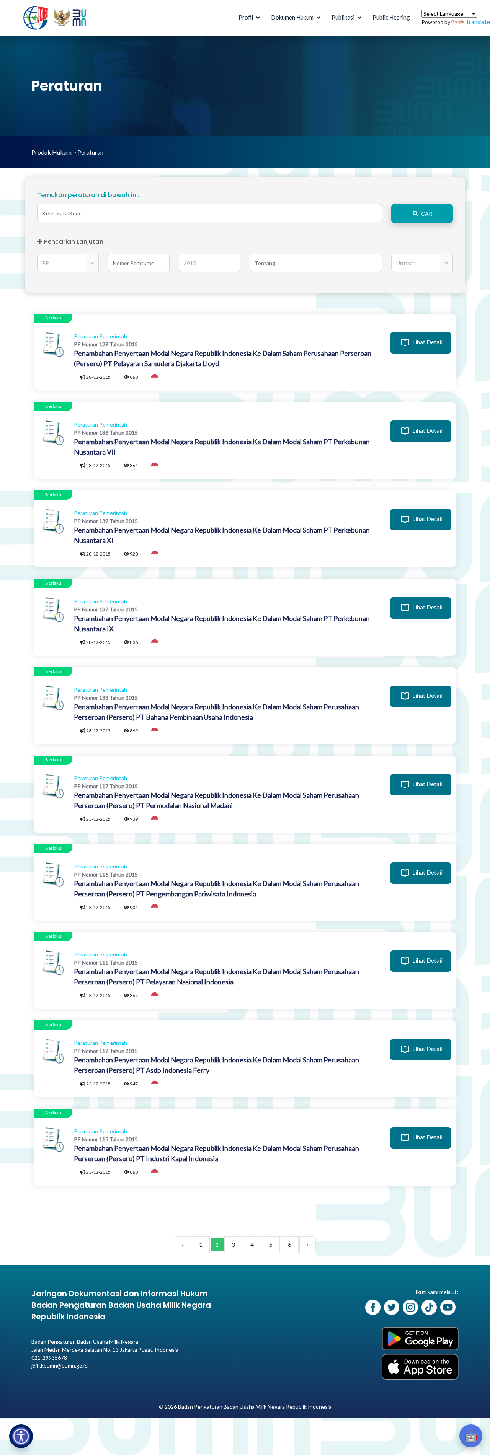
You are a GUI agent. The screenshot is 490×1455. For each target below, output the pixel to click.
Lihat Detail (427, 342)
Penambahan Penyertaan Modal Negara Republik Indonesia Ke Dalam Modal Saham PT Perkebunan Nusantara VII (222, 446)
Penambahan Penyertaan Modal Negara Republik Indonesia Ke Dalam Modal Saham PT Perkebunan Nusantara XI (222, 535)
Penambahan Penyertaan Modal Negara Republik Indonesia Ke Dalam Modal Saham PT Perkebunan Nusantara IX (222, 623)
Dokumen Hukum (292, 17)
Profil (245, 17)
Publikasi (343, 17)
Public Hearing (391, 17)
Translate (478, 21)
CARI (427, 213)
